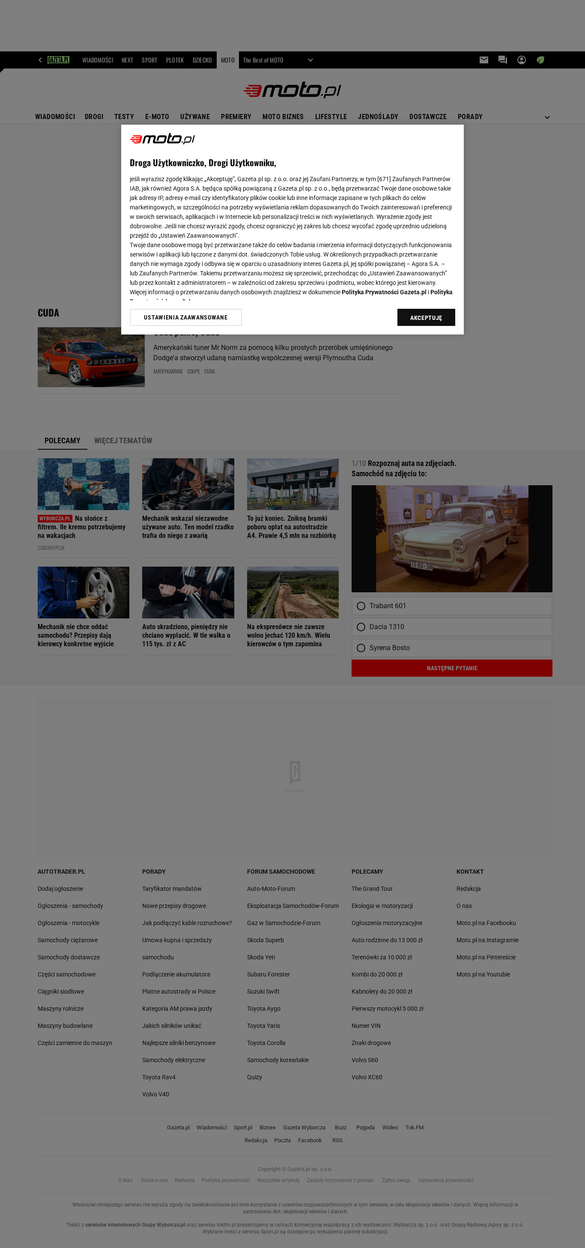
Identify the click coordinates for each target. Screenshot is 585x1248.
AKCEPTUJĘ (426, 317)
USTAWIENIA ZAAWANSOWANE (185, 317)
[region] (292, 229)
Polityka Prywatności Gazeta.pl (384, 292)
